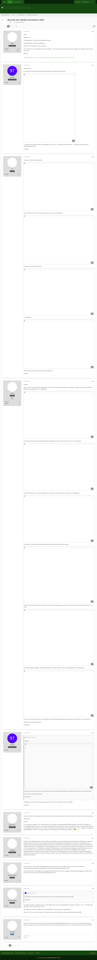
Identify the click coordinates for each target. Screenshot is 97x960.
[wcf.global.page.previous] (3, 26)
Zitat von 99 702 (31, 893)
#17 (93, 838)
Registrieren (86, 2)
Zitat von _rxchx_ (31, 737)
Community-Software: (48, 957)
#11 (93, 31)
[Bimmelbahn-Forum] (48, 8)
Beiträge (6, 48)
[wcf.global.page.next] (19, 26)
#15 (93, 733)
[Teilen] (94, 26)
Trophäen (7, 401)
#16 (93, 813)
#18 (93, 863)
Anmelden (77, 2)
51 (16, 26)
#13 (93, 157)
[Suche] (92, 2)
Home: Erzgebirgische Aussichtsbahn (63, 57)
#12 (93, 65)
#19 (93, 888)
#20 (93, 920)
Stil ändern (92, 953)
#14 (93, 381)
